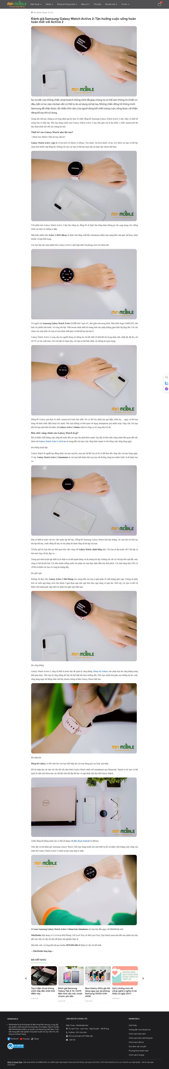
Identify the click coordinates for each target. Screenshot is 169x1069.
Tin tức (124, 4)
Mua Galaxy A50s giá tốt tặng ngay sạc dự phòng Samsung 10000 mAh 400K (97, 992)
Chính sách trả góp (136, 1055)
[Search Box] (153, 4)
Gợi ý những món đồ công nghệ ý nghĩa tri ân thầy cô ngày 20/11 (124, 991)
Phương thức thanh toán (139, 1051)
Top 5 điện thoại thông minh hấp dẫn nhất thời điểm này (43, 991)
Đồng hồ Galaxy (100, 671)
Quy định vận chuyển (137, 1046)
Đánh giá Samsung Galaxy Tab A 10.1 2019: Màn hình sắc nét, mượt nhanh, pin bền (70, 992)
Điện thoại (34, 4)
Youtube (26, 1039)
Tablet (48, 4)
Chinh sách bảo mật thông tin (141, 1038)
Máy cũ (84, 4)
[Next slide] (143, 978)
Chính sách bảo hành (137, 1034)
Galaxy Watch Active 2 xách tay (52, 441)
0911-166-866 (81, 1032)
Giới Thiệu (133, 1025)
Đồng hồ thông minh (66, 4)
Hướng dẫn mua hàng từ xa (140, 1029)
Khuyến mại (110, 4)
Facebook (14, 1039)
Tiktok (36, 1039)
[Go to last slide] (26, 978)
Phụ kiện (97, 4)
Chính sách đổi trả (136, 1042)
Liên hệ (72, 1040)
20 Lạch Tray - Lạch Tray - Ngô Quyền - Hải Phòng (89, 1029)
